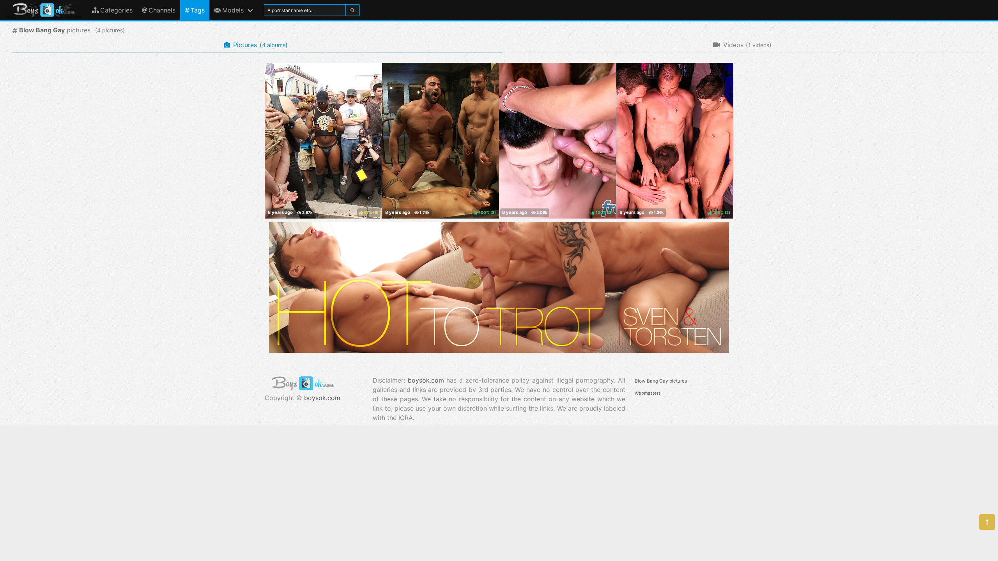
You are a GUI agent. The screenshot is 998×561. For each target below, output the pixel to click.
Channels (162, 10)
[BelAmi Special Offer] (499, 351)
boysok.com (322, 398)
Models (233, 10)
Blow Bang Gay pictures (661, 381)
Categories (116, 10)
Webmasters (648, 393)
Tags (198, 10)
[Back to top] (987, 522)
